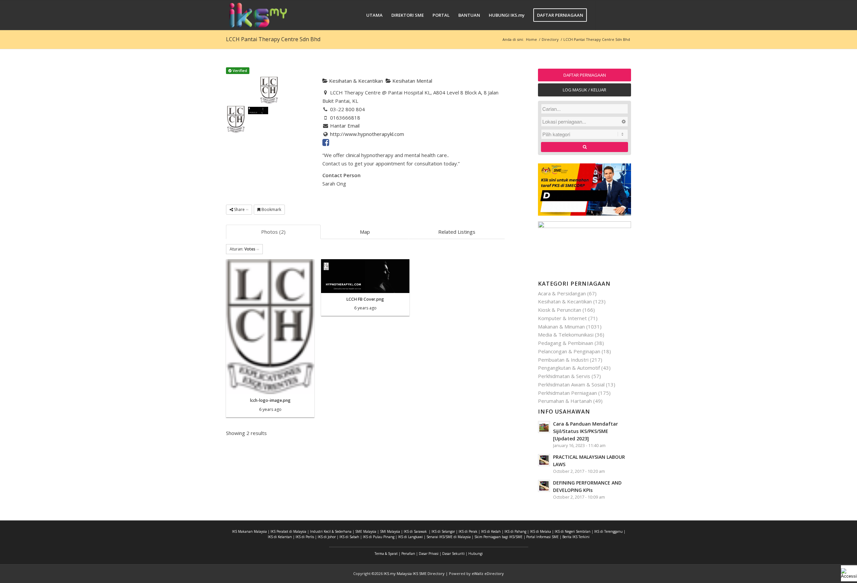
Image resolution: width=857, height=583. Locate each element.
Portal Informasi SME (542, 536)
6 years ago (270, 409)
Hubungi (475, 553)
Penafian (408, 553)
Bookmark (270, 209)
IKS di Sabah (349, 536)
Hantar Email (345, 125)
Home (531, 39)
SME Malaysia (365, 531)
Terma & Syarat (386, 553)
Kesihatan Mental (411, 80)
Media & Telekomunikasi (566, 334)
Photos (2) (273, 231)
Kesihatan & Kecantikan (355, 80)
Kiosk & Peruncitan (559, 309)
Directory (550, 39)
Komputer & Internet (562, 318)
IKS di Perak (468, 531)
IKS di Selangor (443, 531)
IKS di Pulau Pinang (378, 536)
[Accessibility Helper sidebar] (849, 573)
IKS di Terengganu (608, 531)
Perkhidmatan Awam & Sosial (571, 384)
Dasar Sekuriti (453, 553)
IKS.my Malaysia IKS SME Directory (414, 573)
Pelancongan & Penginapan (569, 351)
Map (365, 231)
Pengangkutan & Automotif (569, 367)
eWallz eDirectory (488, 573)
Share (239, 209)
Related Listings (456, 231)
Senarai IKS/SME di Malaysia (448, 536)
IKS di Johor (327, 536)
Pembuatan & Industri (563, 359)
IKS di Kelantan (280, 536)
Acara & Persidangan (562, 293)
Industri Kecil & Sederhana (331, 531)
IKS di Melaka (540, 531)
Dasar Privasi (429, 553)
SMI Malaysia (390, 531)
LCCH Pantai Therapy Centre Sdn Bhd (273, 39)
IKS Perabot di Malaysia (288, 531)
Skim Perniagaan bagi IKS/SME (498, 536)
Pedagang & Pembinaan (565, 343)
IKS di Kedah (491, 531)
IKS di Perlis (305, 536)
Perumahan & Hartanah (565, 400)
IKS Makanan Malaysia (249, 531)
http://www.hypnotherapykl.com (367, 134)
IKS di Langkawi (410, 536)
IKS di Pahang (515, 531)
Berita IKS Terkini (576, 536)
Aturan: (242, 249)
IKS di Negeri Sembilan (573, 531)
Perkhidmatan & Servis (564, 376)
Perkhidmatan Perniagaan (567, 392)
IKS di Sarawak (415, 531)
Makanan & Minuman (561, 326)
